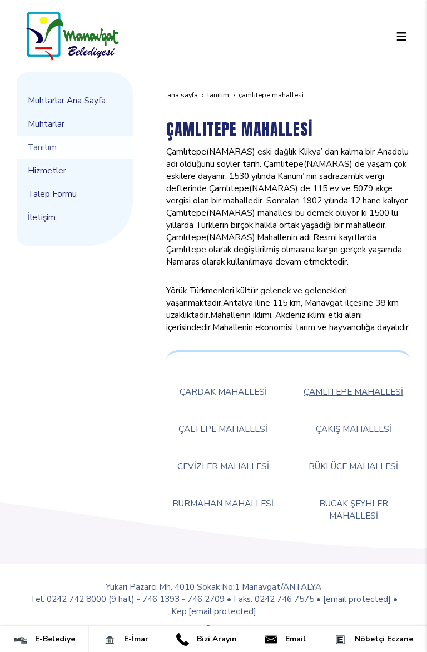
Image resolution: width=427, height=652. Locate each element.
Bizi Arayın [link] (216, 639)
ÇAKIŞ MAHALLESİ (353, 429)
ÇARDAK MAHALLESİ (223, 391)
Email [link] (294, 639)
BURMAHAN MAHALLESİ (223, 503)
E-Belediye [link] (54, 639)
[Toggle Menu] (401, 36)
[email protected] (357, 599)
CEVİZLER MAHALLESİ (223, 466)
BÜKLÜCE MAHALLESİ (353, 466)
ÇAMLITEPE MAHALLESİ (353, 391)
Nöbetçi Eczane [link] (382, 639)
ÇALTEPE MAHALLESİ (222, 429)
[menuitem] (75, 100)
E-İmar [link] (135, 639)
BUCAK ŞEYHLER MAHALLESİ (353, 509)
